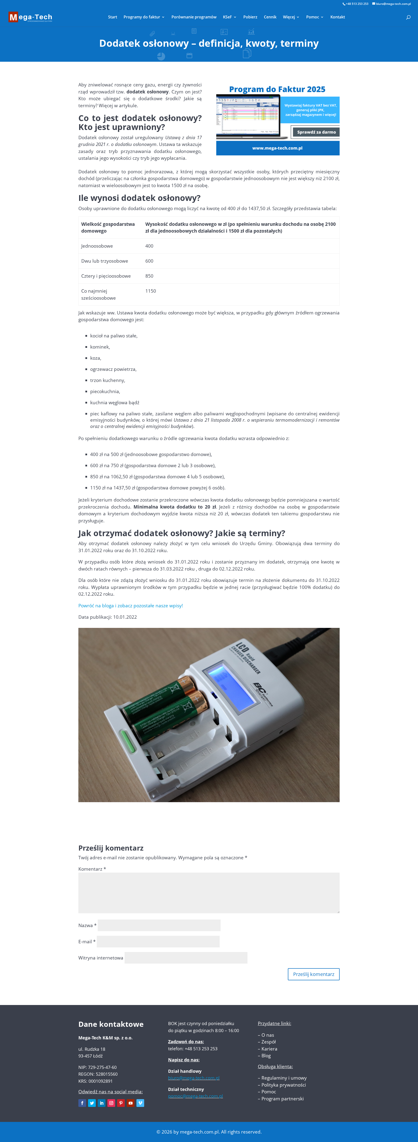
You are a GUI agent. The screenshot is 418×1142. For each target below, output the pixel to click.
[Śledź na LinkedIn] (101, 1103)
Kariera (269, 1049)
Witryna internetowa (100, 958)
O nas (267, 1035)
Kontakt (337, 17)
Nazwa (87, 925)
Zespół (268, 1042)
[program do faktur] (278, 152)
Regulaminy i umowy (284, 1078)
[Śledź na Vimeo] (140, 1103)
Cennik (270, 17)
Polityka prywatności (283, 1085)
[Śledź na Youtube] (130, 1103)
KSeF (227, 17)
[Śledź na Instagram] (111, 1103)
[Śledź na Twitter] (92, 1103)
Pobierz (250, 17)
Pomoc (312, 17)
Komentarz (92, 869)
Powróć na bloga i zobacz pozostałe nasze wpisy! (130, 605)
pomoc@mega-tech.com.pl (195, 1096)
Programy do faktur (142, 17)
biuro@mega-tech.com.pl (194, 1078)
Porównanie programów (194, 17)
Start (112, 17)
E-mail (87, 941)
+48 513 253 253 (357, 4)
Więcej (289, 17)
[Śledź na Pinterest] (121, 1103)
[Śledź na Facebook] (82, 1103)
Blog (266, 1055)
